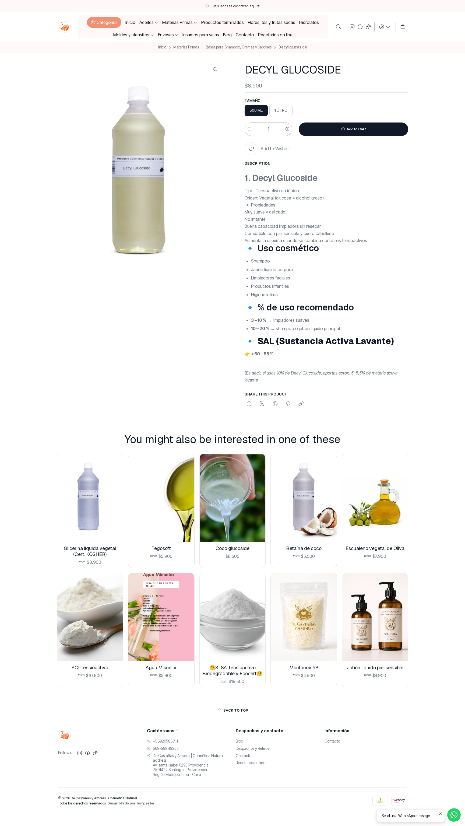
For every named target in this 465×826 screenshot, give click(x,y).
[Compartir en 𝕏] (262, 404)
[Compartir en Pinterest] (288, 404)
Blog (239, 741)
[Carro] (403, 27)
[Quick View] (115, 505)
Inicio (162, 47)
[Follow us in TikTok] (368, 27)
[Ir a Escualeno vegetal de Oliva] (375, 498)
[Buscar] (338, 27)
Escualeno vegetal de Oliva (375, 548)
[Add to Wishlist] (115, 491)
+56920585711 (165, 741)
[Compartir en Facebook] (249, 404)
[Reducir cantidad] (249, 129)
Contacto (243, 755)
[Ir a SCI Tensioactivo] (90, 617)
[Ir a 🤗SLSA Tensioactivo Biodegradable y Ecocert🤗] (233, 617)
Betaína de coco (304, 548)
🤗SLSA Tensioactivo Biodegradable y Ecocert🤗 (232, 670)
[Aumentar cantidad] (287, 129)
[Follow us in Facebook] (360, 27)
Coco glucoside (232, 548)
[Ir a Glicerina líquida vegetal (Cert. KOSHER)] (90, 498)
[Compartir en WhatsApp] (275, 404)
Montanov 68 (303, 667)
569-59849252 (166, 748)
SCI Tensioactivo (90, 667)
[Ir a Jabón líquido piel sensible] (375, 617)
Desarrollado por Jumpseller (130, 803)
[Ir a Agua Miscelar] (161, 617)
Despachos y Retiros (252, 748)
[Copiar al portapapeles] (301, 404)
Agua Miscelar (161, 667)
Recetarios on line (250, 762)
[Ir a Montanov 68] (304, 617)
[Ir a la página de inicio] (65, 27)
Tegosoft (161, 548)
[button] (104, 22)
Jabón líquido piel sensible (375, 667)
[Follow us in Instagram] (352, 27)
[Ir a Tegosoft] (161, 498)
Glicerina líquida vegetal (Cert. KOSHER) (90, 551)
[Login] (385, 27)
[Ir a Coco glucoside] (233, 498)
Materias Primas (186, 47)
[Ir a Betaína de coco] (304, 498)
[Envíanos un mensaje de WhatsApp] (454, 815)
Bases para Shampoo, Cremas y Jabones (239, 47)
